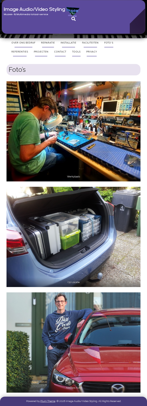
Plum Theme (47, 401)
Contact (60, 51)
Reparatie (48, 42)
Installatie (68, 42)
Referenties (19, 51)
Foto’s (108, 42)
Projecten (41, 51)
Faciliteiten (90, 42)
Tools (76, 51)
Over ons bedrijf (23, 42)
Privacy (91, 51)
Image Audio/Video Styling (34, 9)
